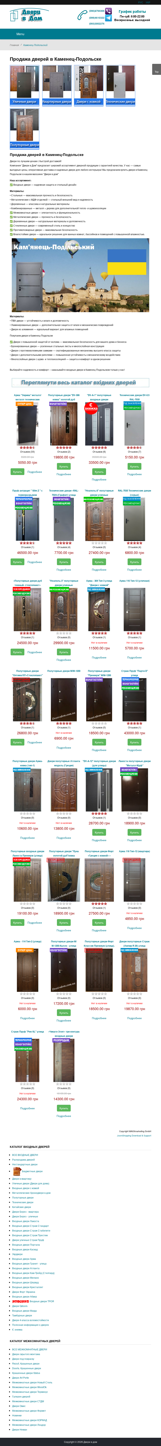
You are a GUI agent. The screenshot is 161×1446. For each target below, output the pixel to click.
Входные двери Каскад (25, 1249)
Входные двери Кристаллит (27, 1287)
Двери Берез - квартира (25, 1211)
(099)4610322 (96, 17)
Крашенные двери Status (26, 1372)
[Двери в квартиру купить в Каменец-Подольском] (57, 85)
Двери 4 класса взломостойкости (30, 1320)
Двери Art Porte (20, 1377)
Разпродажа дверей (23, 1159)
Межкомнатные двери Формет (29, 1410)
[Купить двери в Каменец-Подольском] (24, 85)
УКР (148, 2)
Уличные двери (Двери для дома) (30, 1183)
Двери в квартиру (21, 1178)
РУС (141, 2)
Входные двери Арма (24, 1258)
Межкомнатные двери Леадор (29, 1424)
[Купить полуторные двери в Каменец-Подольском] (24, 128)
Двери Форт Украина (23, 1291)
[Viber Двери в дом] (108, 11)
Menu (20, 34)
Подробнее (34, 472)
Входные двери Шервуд (25, 1282)
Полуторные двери (23, 1197)
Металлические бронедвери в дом (31, 1192)
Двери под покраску (23, 1358)
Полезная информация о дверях (30, 1324)
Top (157, 71)
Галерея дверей (21, 1396)
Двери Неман (19, 1429)
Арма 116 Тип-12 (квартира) (134, 851)
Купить (17, 472)
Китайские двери (21, 1207)
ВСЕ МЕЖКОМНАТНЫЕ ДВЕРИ (29, 1349)
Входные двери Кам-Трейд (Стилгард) (33, 1273)
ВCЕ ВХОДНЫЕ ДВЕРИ (25, 1154)
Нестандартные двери (25, 1164)
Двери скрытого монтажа (26, 1354)
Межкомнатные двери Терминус (30, 1391)
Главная (14, 45)
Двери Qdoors (19, 1306)
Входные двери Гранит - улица (29, 1263)
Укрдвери (17, 1254)
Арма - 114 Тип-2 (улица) (27, 941)
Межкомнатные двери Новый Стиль (32, 1382)
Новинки (17, 1415)
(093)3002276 (96, 23)
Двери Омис (19, 1405)
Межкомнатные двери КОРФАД (29, 1420)
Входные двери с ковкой (25, 1188)
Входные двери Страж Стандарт (30, 1225)
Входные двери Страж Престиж (30, 1235)
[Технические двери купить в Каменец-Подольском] (120, 85)
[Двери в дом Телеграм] (108, 17)
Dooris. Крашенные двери (26, 1368)
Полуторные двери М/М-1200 (63, 671)
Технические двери (22, 1202)
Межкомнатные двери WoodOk (29, 1387)
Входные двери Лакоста (25, 1221)
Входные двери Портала (26, 1244)
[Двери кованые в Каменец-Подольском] (88, 85)
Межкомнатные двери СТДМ (28, 1401)
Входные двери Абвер (24, 1296)
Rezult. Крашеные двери (25, 1363)
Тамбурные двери (22, 1315)
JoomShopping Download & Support (134, 1135)
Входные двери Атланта (25, 1268)
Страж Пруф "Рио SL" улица (27, 1031)
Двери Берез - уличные (25, 1216)
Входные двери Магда (24, 1310)
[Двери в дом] (29, 14)
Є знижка (17, 1329)
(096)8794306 (97, 11)
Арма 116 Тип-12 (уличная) (134, 580)
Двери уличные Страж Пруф (28, 1240)
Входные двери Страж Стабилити (31, 1230)
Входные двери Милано (25, 1277)
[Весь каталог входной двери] (80, 382)
